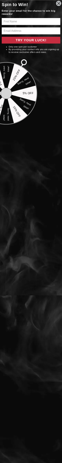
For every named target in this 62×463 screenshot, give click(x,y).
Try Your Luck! (31, 40)
